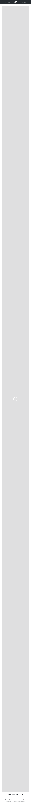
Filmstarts (7, 2)
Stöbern (24, 2)
